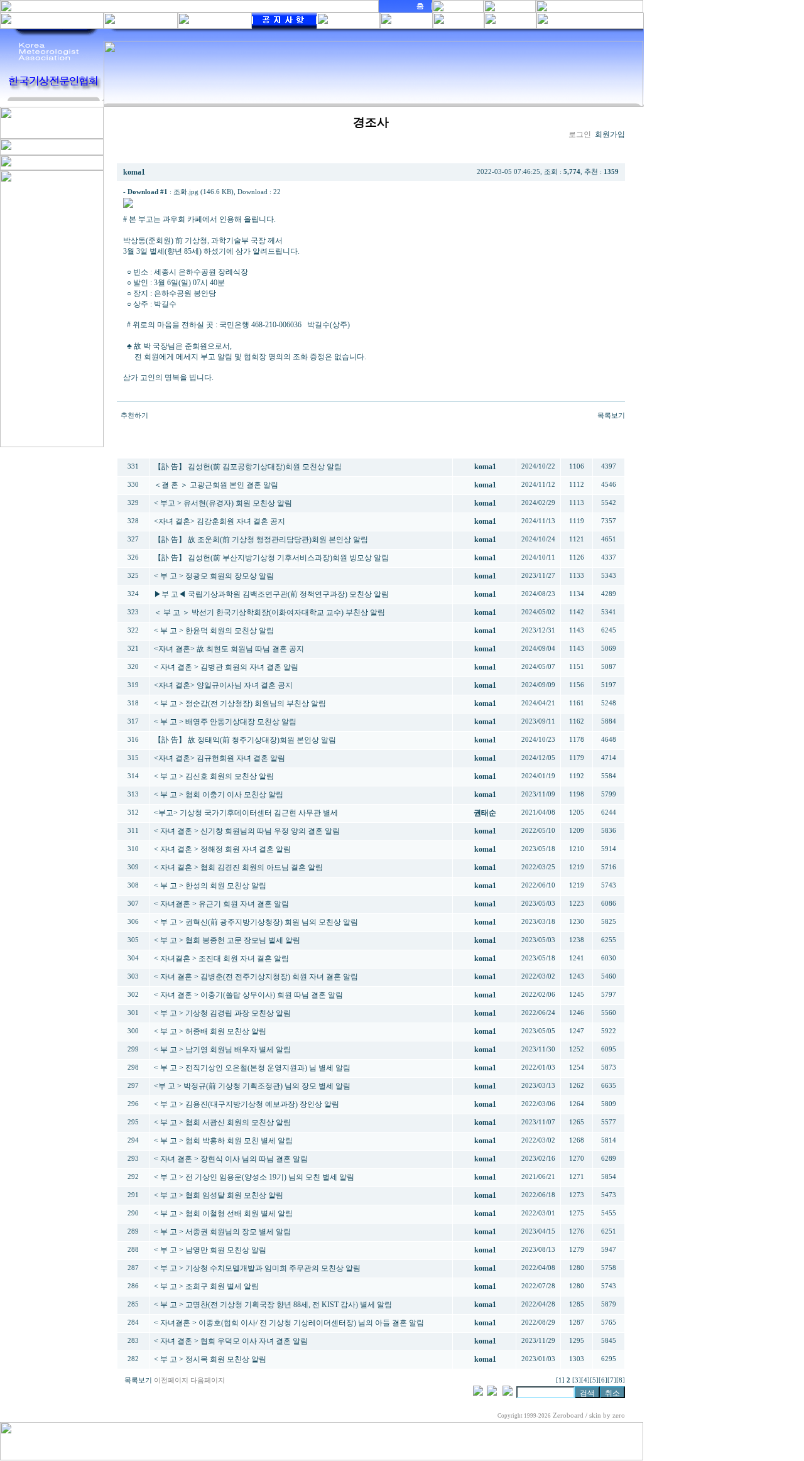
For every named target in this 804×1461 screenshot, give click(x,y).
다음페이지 (207, 1380)
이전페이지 (171, 1380)
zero (618, 1415)
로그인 (579, 134)
